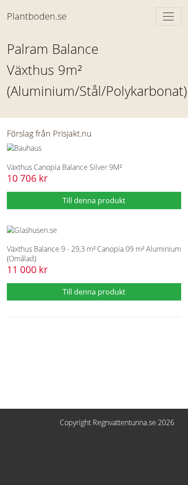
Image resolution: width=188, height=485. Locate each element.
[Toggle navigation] (168, 16)
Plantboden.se (37, 16)
